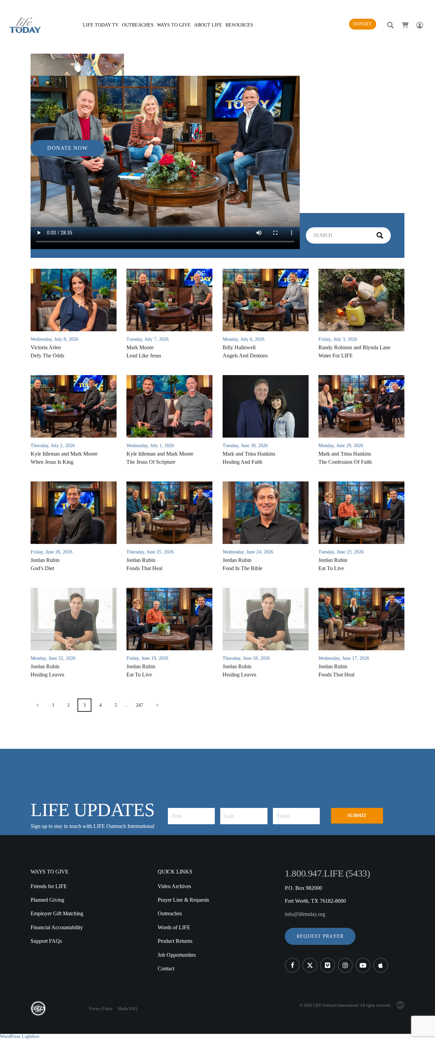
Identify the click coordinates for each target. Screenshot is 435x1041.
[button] (320, 936)
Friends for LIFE (49, 886)
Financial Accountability (57, 927)
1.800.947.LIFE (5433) (327, 873)
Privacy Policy (100, 1008)
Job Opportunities (177, 955)
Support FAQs (46, 941)
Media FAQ (127, 1008)
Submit (357, 815)
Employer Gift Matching (57, 913)
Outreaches (170, 913)
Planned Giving (47, 900)
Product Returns (175, 941)
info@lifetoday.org (305, 914)
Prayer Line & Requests (183, 900)
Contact (166, 968)
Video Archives (174, 886)
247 (139, 705)
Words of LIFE (174, 927)
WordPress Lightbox (19, 1036)
